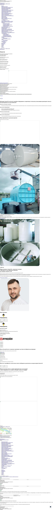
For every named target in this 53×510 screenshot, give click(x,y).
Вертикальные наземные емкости (6, 443)
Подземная (4, 42)
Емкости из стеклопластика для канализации (7, 15)
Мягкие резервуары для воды (5, 20)
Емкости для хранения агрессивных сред (7, 13)
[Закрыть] (1, 335)
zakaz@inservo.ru (2, 49)
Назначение (3, 22)
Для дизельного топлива (6, 23)
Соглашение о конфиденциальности (13, 476)
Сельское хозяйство (5, 34)
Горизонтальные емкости (5, 9)
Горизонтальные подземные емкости (6, 11)
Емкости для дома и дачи (5, 12)
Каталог (3, 469)
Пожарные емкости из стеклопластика (7, 29)
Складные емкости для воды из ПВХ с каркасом (8, 32)
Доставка (3, 44)
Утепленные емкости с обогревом (6, 466)
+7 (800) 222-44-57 (2, 48)
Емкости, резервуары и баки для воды (7, 18)
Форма (2, 39)
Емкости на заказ (4, 16)
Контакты (3, 47)
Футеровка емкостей (4, 467)
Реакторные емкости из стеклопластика (7, 31)
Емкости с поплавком (4, 17)
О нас (2, 46)
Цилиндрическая (5, 40)
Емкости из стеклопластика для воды (6, 450)
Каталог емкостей (2, 218)
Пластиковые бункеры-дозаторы (6, 27)
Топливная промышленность (7, 35)
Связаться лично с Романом (3, 277)
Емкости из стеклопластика (5, 14)
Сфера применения (4, 33)
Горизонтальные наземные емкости (6, 10)
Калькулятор (3, 470)
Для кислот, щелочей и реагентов (7, 24)
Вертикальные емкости (5, 6)
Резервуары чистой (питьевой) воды (8, 26)
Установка (3, 37)
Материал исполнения (4, 19)
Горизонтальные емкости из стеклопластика (7, 445)
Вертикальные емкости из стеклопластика (7, 7)
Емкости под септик (4, 452)
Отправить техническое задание (4, 439)
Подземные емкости (4, 28)
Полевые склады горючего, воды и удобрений (8, 30)
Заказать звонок (2, 4)
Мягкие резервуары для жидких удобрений (7, 21)
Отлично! (1, 483)
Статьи (2, 472)
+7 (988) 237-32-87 (7, 48)
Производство (3, 43)
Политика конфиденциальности (4, 476)
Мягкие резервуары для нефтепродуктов (7, 456)
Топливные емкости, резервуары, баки (7, 36)
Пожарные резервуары (6, 25)
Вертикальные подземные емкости (6, 8)
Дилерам (3, 473)
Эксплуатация (3, 41)
